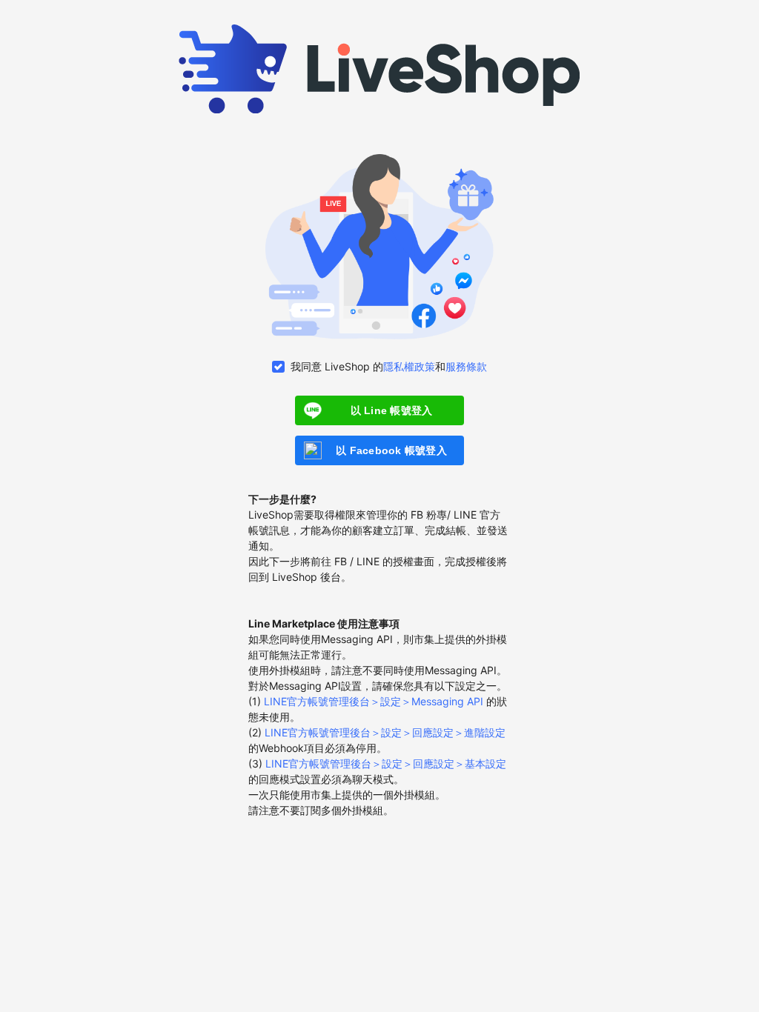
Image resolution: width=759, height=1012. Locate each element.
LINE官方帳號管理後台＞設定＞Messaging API (373, 701)
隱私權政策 (409, 366)
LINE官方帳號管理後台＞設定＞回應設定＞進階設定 (385, 732)
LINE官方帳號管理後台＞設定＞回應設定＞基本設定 (385, 763)
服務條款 (466, 366)
